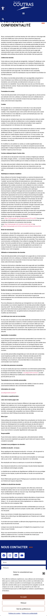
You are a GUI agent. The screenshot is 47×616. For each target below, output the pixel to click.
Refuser (23, 603)
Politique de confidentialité (29, 613)
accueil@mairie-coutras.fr (30, 372)
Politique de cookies (15, 613)
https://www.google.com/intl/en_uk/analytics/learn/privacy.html (22, 226)
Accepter (23, 597)
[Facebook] (4, 555)
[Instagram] (10, 555)
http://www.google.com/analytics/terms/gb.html (19, 224)
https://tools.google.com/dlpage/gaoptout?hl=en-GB (20, 218)
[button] (44, 573)
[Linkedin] (16, 555)
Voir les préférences (23, 609)
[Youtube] (22, 555)
